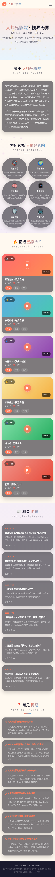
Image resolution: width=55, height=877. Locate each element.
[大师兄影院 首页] (4, 4)
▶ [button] (27, 264)
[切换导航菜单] (50, 4)
